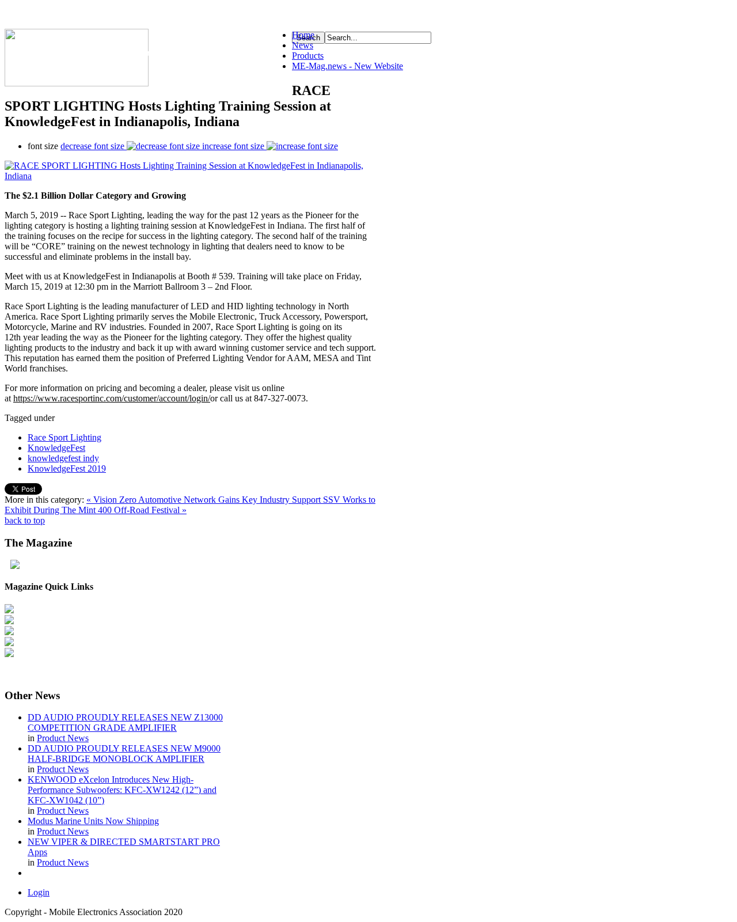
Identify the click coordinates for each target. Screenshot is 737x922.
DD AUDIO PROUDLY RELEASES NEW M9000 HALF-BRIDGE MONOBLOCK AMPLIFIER (124, 753)
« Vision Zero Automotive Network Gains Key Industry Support (204, 499)
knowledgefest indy (63, 458)
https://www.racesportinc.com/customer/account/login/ (111, 398)
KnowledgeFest (56, 448)
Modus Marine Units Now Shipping (93, 821)
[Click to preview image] (191, 176)
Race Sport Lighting (64, 437)
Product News (63, 738)
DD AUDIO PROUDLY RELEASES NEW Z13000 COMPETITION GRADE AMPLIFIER (125, 722)
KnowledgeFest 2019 (67, 468)
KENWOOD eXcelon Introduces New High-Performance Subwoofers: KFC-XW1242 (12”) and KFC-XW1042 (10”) (122, 790)
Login (39, 892)
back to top (25, 520)
